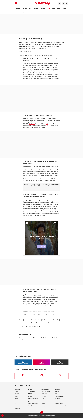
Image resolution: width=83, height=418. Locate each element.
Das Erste (44, 319)
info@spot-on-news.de (50, 314)
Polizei (38, 305)
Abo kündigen (57, 398)
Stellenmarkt (30, 406)
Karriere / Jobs (44, 393)
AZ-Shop (43, 403)
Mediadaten (44, 401)
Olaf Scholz (32, 123)
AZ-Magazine (44, 405)
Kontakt (43, 400)
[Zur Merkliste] (63, 3)
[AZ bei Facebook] (55, 405)
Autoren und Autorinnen (46, 391)
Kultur (58, 8)
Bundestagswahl (27, 122)
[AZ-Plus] (16, 3)
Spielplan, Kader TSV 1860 (33, 405)
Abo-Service (44, 396)
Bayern (25, 8)
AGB (56, 393)
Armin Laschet (39, 122)
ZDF (48, 322)
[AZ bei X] (65, 405)
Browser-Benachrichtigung (33, 398)
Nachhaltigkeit (17, 408)
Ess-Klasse (30, 400)
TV (49, 8)
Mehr (64, 8)
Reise (16, 406)
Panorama (42, 8)
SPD (47, 123)
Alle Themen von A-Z (32, 391)
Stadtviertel (17, 393)
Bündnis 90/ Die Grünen (36, 319)
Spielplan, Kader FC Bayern (33, 403)
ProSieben (32, 322)
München (17, 8)
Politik (53, 8)
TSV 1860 (16, 398)
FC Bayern (16, 396)
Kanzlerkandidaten (53, 118)
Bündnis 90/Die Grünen (46, 125)
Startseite (16, 12)
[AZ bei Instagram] (60, 405)
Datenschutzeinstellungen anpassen (61, 400)
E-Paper (43, 398)
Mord (58, 319)
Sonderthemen (44, 406)
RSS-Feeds (30, 396)
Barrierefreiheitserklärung (59, 396)
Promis (36, 8)
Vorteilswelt (30, 401)
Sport (30, 8)
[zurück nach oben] (42, 412)
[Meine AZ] (66, 3)
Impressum (57, 391)
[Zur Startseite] (42, 4)
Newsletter (30, 393)
